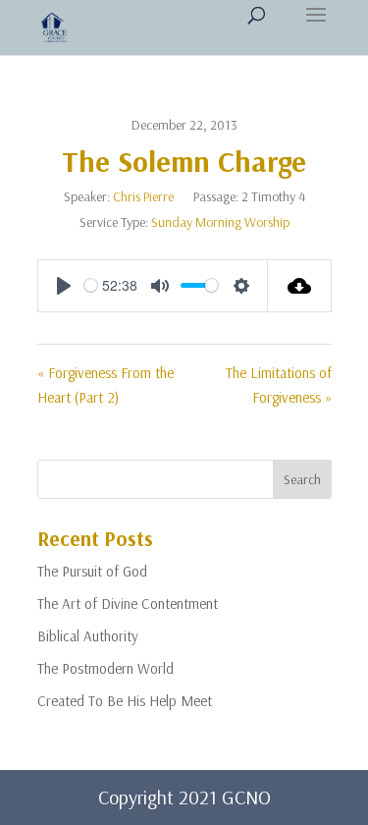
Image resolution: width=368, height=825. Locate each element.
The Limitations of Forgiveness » (279, 385)
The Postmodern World (105, 668)
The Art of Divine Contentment (127, 603)
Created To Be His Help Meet (124, 700)
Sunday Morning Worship (220, 222)
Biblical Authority (87, 636)
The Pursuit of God (92, 571)
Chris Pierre (143, 196)
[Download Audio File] (300, 285)
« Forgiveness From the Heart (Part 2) (105, 385)
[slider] (90, 285)
